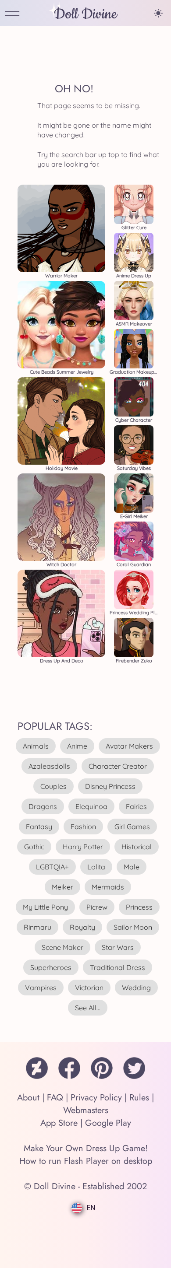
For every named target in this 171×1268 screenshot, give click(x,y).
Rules (139, 1097)
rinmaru (37, 927)
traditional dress (117, 967)
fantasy (39, 826)
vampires (41, 987)
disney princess (110, 786)
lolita (96, 866)
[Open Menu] (12, 14)
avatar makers (129, 746)
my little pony (45, 907)
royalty (82, 927)
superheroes (50, 967)
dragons (42, 806)
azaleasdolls (49, 766)
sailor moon (133, 927)
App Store (59, 1123)
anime (77, 746)
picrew (96, 907)
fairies (136, 806)
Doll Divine (85, 14)
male (131, 866)
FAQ (55, 1097)
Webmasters (85, 1110)
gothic (34, 846)
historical (136, 846)
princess (139, 907)
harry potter (83, 846)
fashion (83, 826)
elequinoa (91, 806)
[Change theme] (158, 13)
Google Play (108, 1123)
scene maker (62, 947)
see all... (87, 1007)
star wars (118, 947)
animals (36, 746)
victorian (89, 987)
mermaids (108, 887)
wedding (136, 987)
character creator (118, 766)
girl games (132, 826)
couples (53, 786)
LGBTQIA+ (52, 866)
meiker (62, 887)
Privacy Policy (96, 1097)
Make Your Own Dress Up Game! (86, 1148)
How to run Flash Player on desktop (85, 1161)
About (28, 1097)
